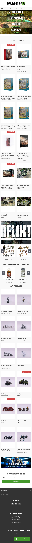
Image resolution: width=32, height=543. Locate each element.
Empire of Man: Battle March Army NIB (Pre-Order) (23, 125)
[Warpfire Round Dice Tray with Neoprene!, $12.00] (24, 173)
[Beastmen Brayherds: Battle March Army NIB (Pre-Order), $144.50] (8, 113)
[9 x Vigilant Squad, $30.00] (8, 437)
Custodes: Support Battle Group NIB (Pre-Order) (7, 186)
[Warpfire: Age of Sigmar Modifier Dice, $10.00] (8, 202)
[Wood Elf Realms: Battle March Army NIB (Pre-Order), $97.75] (8, 84)
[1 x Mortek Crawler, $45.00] (24, 326)
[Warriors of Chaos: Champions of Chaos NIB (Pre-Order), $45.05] (24, 54)
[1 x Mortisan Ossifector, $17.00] (8, 299)
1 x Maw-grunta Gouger (6, 394)
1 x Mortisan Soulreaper (22, 311)
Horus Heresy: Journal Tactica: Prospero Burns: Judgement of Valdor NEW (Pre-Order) (23, 156)
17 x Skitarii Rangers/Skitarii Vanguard (23, 450)
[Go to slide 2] (29, 251)
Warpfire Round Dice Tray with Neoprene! (23, 186)
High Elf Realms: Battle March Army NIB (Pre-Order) (24, 97)
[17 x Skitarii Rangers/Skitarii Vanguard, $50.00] (24, 437)
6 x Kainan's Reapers (6, 338)
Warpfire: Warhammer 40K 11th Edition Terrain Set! (23, 214)
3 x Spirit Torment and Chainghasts (6, 366)
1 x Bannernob (20, 365)
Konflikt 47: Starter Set (8, 258)
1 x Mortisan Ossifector (6, 311)
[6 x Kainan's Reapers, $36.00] (8, 326)
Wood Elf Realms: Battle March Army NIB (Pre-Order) (8, 97)
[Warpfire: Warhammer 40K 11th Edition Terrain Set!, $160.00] (24, 202)
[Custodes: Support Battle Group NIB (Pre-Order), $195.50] (8, 173)
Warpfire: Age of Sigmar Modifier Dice (6, 214)
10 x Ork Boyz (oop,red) (6, 420)
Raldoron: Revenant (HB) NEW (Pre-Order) (8, 67)
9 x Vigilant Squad (5, 449)
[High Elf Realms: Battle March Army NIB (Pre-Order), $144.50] (24, 84)
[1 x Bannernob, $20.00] (24, 353)
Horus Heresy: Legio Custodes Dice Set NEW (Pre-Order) (8, 155)
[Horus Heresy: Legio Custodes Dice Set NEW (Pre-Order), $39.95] (8, 141)
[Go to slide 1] (2, 251)
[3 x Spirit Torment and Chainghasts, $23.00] (8, 353)
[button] (16, 25)
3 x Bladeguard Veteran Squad (22, 421)
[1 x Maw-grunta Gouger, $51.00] (8, 381)
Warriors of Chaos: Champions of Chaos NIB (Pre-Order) (22, 68)
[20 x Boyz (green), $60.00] (24, 381)
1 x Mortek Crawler (21, 338)
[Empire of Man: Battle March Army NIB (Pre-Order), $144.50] (24, 113)
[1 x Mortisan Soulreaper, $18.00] (24, 299)
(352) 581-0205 (16, 522)
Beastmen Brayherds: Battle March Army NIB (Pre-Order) (8, 125)
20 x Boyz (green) (21, 394)
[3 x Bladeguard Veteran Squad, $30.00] (24, 408)
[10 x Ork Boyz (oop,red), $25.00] (8, 408)
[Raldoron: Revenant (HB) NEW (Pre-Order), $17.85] (8, 54)
